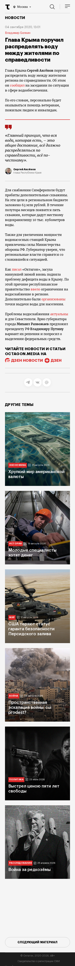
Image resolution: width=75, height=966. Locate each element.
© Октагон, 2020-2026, (37, 955)
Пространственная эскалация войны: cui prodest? (29, 708)
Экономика (17, 465)
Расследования (20, 863)
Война (13, 696)
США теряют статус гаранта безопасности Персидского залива (31, 629)
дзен (56, 360)
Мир (12, 617)
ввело (35, 289)
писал (16, 269)
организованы (53, 299)
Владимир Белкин (17, 33)
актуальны (59, 314)
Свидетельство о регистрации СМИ (39, 961)
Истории (15, 543)
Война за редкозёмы (29, 870)
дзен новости (27, 360)
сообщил (17, 85)
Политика (16, 779)
